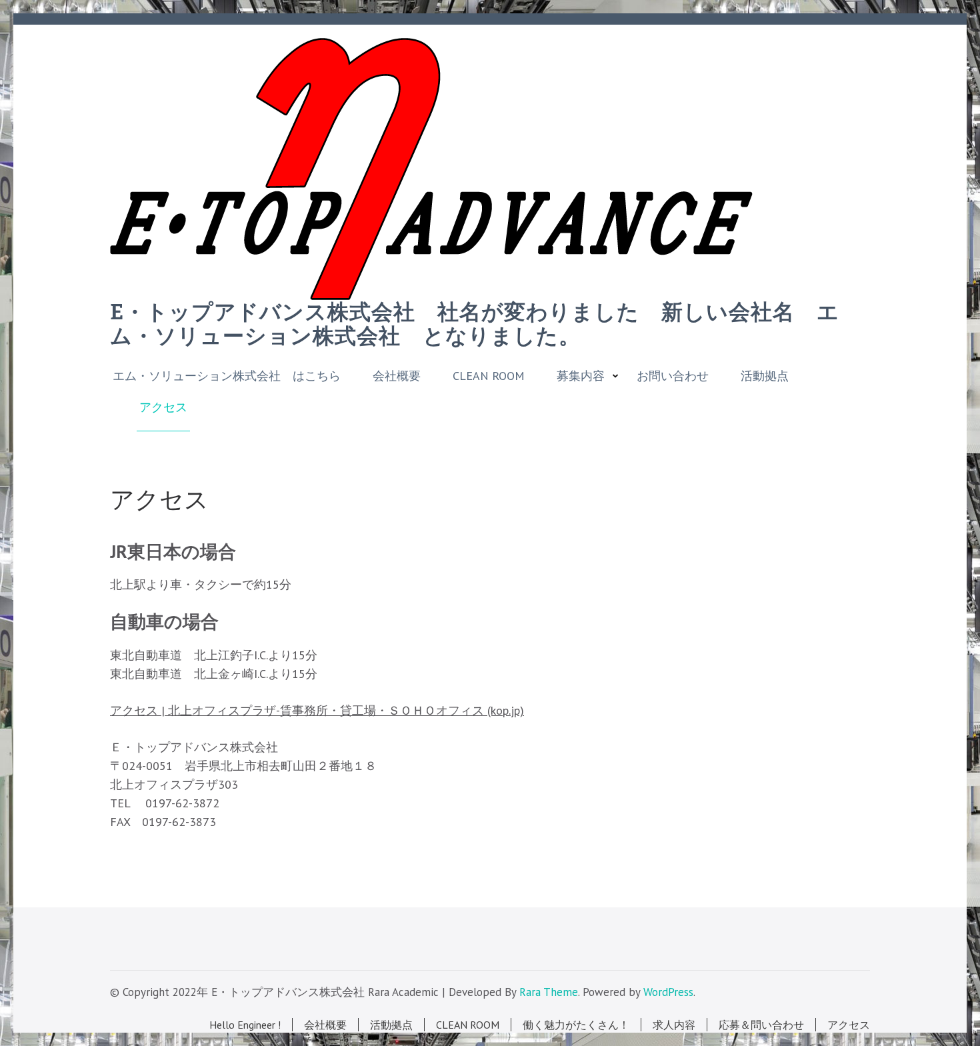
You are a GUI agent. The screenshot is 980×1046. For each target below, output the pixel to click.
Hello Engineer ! (245, 1024)
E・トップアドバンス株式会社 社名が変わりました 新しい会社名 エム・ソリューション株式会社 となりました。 (474, 324)
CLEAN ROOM (489, 376)
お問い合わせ (673, 376)
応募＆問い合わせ (761, 1024)
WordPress (668, 992)
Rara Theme (548, 992)
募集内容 (581, 376)
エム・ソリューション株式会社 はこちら (227, 376)
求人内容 (674, 1024)
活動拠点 (765, 376)
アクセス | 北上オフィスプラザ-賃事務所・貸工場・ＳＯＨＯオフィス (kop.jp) (317, 710)
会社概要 (397, 376)
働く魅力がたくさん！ (576, 1024)
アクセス (163, 407)
